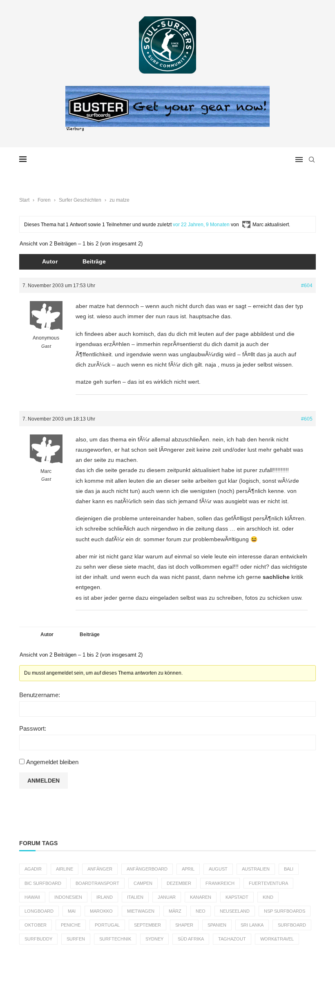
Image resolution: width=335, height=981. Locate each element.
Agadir (33, 868)
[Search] (312, 159)
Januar (167, 897)
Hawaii (32, 897)
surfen (76, 938)
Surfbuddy (38, 938)
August (218, 868)
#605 (307, 419)
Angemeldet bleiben (52, 761)
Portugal (107, 925)
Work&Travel (277, 938)
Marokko (101, 911)
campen (143, 883)
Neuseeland (235, 911)
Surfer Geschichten (80, 200)
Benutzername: (39, 694)
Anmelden (43, 780)
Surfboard (292, 925)
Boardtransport (97, 883)
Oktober (36, 925)
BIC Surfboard (43, 883)
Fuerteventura (268, 883)
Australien (256, 868)
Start (24, 200)
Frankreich (219, 883)
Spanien (217, 925)
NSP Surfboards (284, 911)
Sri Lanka (252, 925)
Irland (104, 897)
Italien (135, 897)
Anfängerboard (147, 868)
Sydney (154, 938)
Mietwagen (140, 911)
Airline (64, 868)
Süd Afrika (191, 938)
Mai (72, 911)
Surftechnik (115, 938)
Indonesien (68, 897)
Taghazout (232, 938)
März (175, 911)
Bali (288, 868)
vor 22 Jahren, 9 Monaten (201, 224)
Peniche (70, 925)
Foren (44, 200)
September (147, 925)
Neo (200, 911)
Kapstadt (237, 897)
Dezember (179, 883)
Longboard (39, 911)
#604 (307, 285)
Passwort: (32, 728)
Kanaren (200, 897)
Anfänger (99, 868)
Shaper (184, 925)
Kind (268, 897)
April (188, 868)
